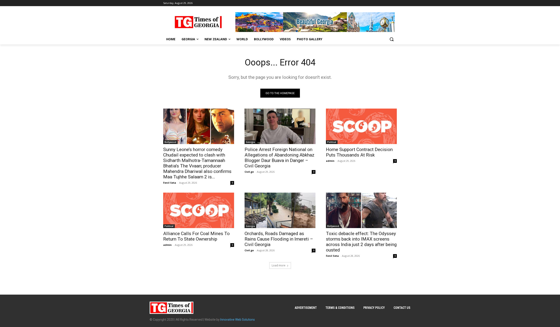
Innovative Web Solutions (237, 319)
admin (330, 160)
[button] (391, 39)
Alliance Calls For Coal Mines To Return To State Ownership (196, 236)
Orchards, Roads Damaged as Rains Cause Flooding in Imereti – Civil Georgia (279, 239)
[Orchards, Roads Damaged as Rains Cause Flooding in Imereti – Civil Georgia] (280, 210)
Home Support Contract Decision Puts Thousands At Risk (359, 152)
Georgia (250, 142)
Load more (278, 265)
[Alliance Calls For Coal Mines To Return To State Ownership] (198, 210)
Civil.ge (249, 171)
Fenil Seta (169, 182)
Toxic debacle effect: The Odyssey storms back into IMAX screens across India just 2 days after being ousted (361, 242)
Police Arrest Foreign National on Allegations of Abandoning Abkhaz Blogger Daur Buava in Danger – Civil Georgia (279, 158)
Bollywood (170, 142)
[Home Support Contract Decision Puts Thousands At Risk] (361, 126)
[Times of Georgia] (198, 22)
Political (331, 142)
